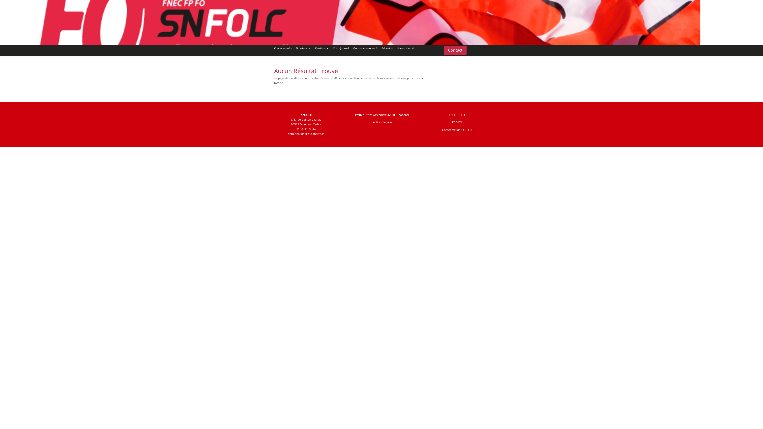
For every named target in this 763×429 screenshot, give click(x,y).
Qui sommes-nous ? (365, 48)
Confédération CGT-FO (457, 130)
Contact (455, 50)
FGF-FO (457, 122)
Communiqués (283, 48)
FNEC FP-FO (457, 115)
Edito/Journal (341, 48)
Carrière (320, 48)
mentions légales (381, 122)
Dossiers (301, 48)
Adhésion (387, 48)
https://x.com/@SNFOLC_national (387, 115)
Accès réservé (405, 48)
